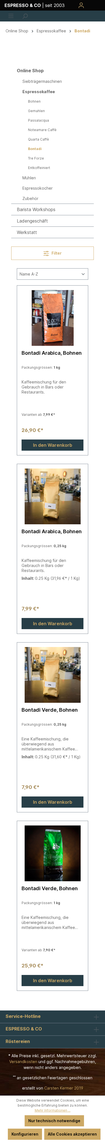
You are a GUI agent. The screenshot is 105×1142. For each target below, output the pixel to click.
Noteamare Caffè (42, 130)
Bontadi (35, 149)
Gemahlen (36, 111)
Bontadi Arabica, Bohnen (52, 353)
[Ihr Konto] (81, 5)
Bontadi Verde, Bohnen (50, 710)
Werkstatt (27, 232)
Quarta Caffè (38, 139)
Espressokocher (37, 188)
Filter (56, 253)
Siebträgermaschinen (42, 81)
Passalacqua (38, 120)
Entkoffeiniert (39, 168)
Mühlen (29, 177)
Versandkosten (23, 1061)
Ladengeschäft (32, 221)
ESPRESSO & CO (24, 1029)
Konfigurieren (24, 1134)
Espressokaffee (38, 91)
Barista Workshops (36, 209)
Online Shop (30, 70)
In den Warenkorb (52, 445)
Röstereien (18, 1041)
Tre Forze (36, 158)
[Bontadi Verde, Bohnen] (52, 675)
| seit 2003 (34, 5)
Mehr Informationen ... (53, 1110)
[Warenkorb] (94, 5)
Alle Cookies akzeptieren (72, 1134)
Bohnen (34, 101)
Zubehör (30, 198)
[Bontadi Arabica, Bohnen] (52, 318)
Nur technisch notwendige (54, 1120)
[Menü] (10, 16)
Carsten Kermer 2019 (63, 1088)
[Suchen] (24, 16)
